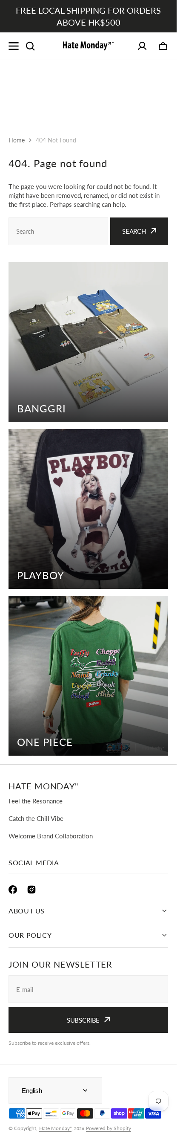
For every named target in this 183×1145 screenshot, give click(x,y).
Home (17, 140)
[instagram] (31, 889)
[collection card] (88, 342)
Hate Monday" (55, 1128)
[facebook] (12, 889)
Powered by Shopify (108, 1128)
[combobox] (58, 231)
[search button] (30, 46)
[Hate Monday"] (88, 46)
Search (134, 231)
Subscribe (83, 1020)
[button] (163, 46)
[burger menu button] (14, 46)
